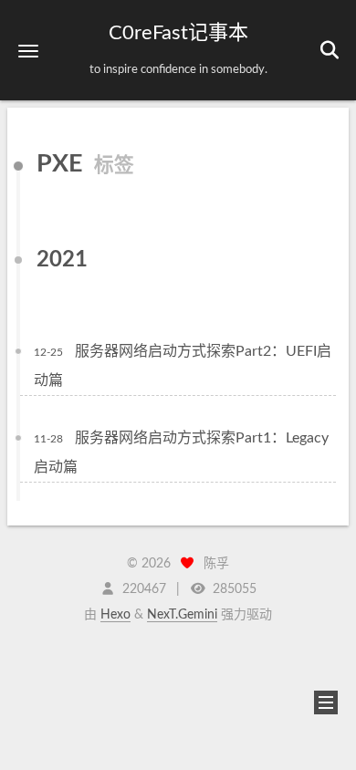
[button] (28, 51)
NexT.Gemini (182, 615)
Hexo (115, 615)
